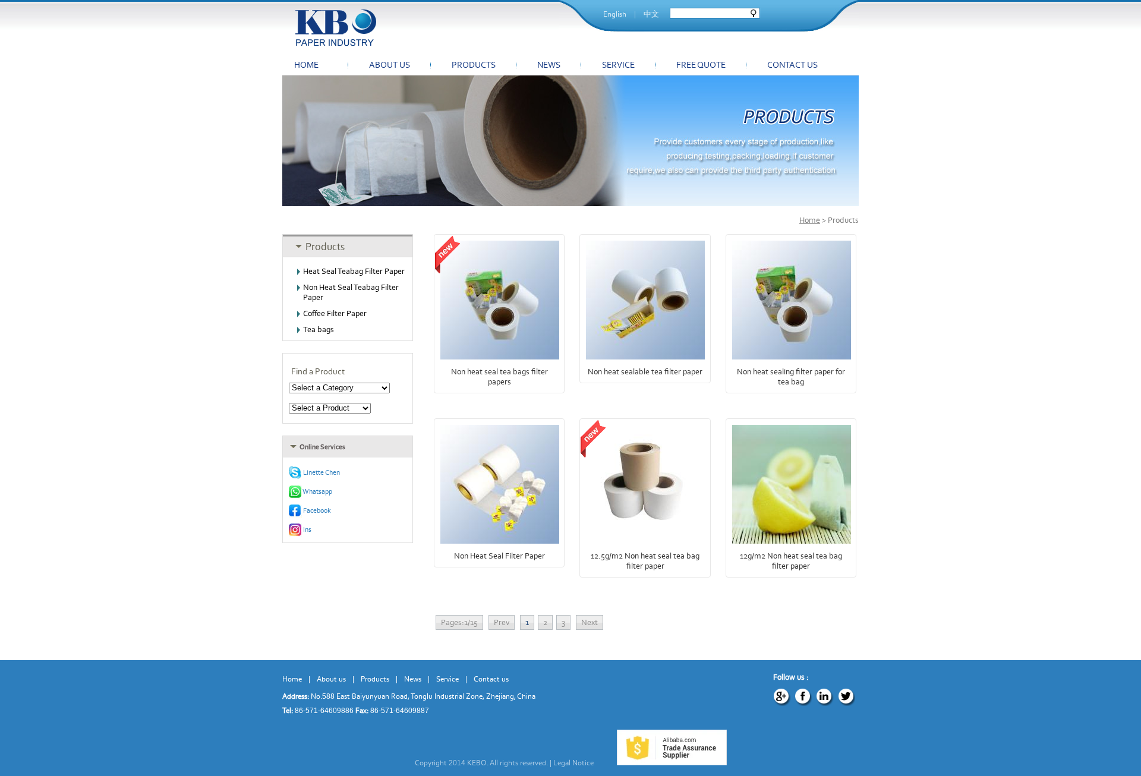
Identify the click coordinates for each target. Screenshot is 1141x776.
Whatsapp (317, 491)
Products (375, 678)
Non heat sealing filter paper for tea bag (791, 377)
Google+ (782, 697)
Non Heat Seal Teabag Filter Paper (351, 292)
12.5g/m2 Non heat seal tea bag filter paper (645, 561)
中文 (651, 14)
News (412, 678)
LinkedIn (825, 697)
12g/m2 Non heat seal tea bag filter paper (791, 561)
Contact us (491, 678)
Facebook (316, 510)
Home (809, 220)
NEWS (548, 64)
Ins (306, 529)
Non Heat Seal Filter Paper (499, 556)
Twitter (846, 697)
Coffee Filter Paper (335, 313)
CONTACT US (792, 64)
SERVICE (618, 64)
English (614, 14)
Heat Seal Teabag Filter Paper (354, 271)
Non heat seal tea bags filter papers (499, 377)
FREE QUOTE (701, 64)
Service (447, 678)
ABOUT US (389, 64)
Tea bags (318, 329)
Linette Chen (321, 472)
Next (589, 622)
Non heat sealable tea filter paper (645, 372)
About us (331, 678)
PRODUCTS (474, 64)
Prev (501, 622)
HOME (306, 64)
